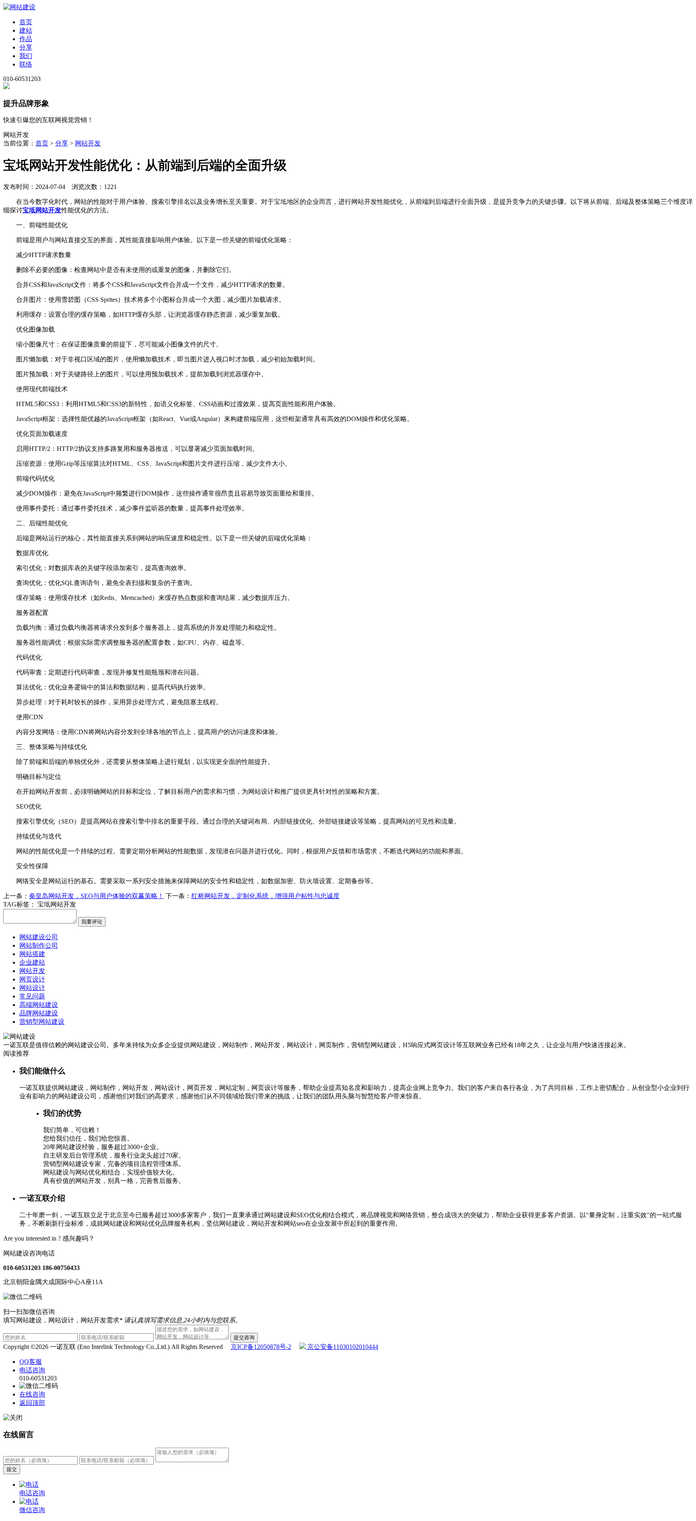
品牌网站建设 (38, 1013)
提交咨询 (244, 1337)
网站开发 (88, 143)
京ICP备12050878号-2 (261, 1346)
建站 (25, 30)
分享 (25, 47)
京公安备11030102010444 (342, 1346)
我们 (25, 55)
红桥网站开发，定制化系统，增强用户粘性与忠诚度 (265, 895)
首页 (25, 22)
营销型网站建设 (41, 1021)
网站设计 (32, 987)
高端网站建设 (38, 1004)
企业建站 (32, 962)
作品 (25, 38)
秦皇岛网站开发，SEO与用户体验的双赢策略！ (96, 895)
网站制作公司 (38, 945)
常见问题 (32, 996)
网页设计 (32, 979)
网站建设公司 (38, 937)
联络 (25, 64)
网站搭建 (32, 953)
